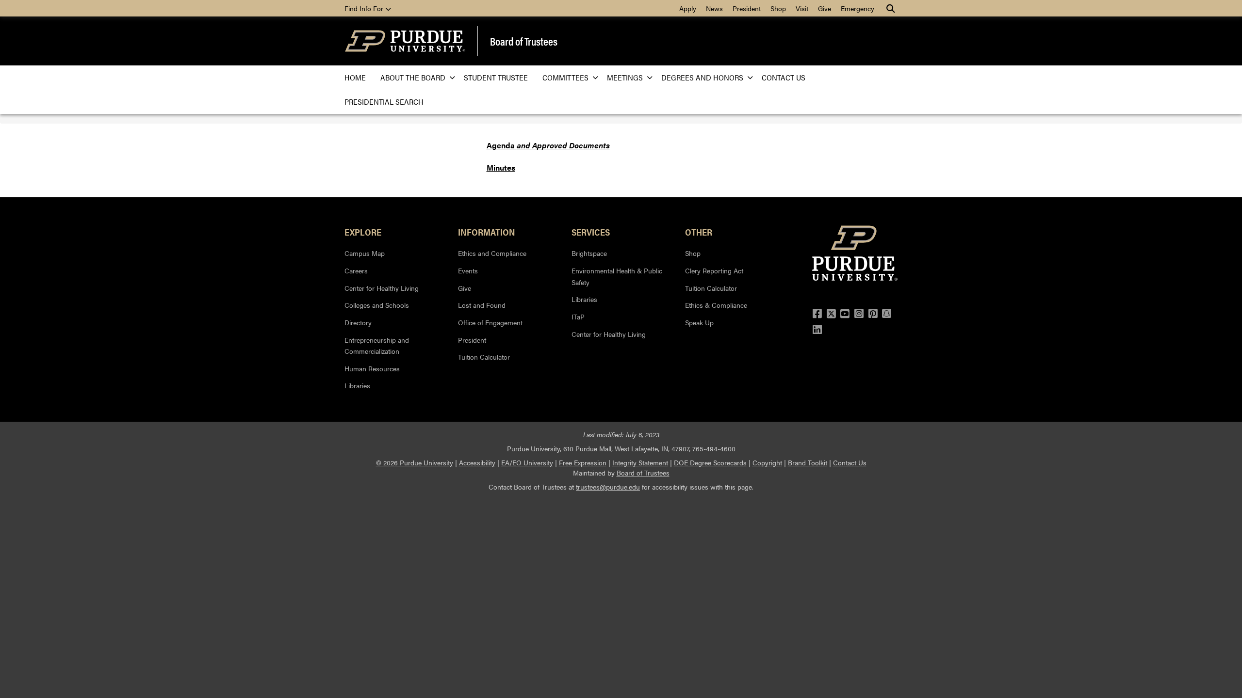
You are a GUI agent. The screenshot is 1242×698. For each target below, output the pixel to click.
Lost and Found (482, 305)
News (714, 8)
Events (468, 270)
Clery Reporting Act (714, 270)
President (747, 8)
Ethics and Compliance (492, 253)
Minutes (501, 167)
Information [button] (486, 231)
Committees (565, 77)
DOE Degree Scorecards (710, 462)
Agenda (548, 145)
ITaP (578, 316)
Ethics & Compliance (716, 305)
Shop (778, 8)
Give (824, 8)
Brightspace (589, 253)
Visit (802, 8)
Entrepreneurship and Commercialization (376, 345)
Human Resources (372, 368)
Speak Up (699, 322)
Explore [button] (362, 231)
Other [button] (698, 231)
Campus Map (364, 253)
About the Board (412, 77)
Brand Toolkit (807, 462)
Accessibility (477, 462)
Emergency (857, 8)
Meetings (625, 77)
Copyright (767, 462)
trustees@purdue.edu (608, 487)
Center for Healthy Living (381, 288)
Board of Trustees (523, 41)
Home (355, 77)
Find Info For (364, 8)
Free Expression (582, 462)
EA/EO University (527, 462)
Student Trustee (496, 77)
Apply (687, 8)
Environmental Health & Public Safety (617, 276)
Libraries (357, 385)
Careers (356, 270)
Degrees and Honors (702, 77)
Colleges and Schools (376, 305)
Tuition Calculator (484, 357)
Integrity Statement (640, 462)
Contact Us (783, 77)
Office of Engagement (490, 322)
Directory (358, 322)
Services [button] (591, 231)
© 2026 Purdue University (414, 462)
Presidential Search (384, 101)
